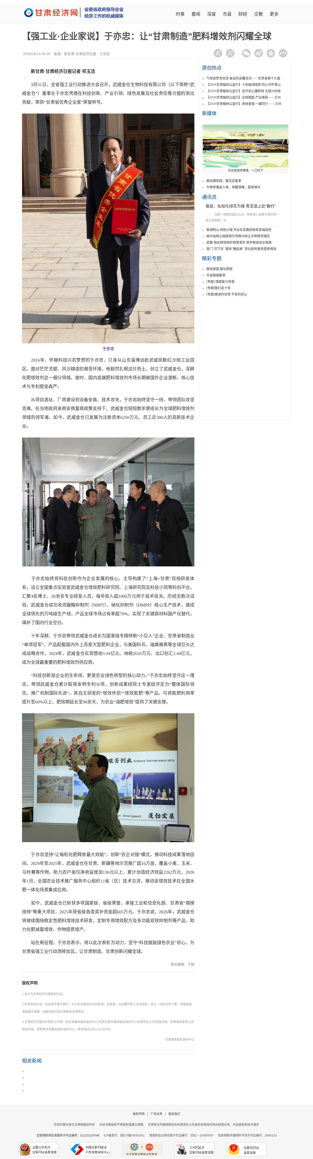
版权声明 (30, 983)
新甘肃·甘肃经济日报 (80, 54)
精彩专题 (212, 258)
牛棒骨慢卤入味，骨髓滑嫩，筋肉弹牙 (233, 187)
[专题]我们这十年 (218, 288)
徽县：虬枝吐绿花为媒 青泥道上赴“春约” (241, 206)
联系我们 (174, 1114)
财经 (242, 14)
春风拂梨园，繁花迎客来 (223, 181)
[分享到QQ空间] (271, 53)
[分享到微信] (246, 53)
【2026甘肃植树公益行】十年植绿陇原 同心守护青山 (243, 84)
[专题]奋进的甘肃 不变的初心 (226, 294)
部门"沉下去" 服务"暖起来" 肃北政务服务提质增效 (241, 249)
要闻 (195, 14)
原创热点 (212, 68)
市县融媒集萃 (215, 275)
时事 (180, 14)
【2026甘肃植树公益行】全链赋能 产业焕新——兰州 (243, 97)
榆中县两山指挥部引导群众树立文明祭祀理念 (238, 236)
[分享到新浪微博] (258, 53)
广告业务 (156, 1114)
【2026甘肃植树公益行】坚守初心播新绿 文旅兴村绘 (243, 91)
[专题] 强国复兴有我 (220, 281)
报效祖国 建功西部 (219, 269)
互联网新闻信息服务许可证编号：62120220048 (70, 1135)
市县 (227, 14)
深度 (211, 14)
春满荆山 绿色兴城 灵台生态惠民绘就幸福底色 (238, 229)
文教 (258, 14)
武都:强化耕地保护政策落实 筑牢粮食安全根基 (239, 242)
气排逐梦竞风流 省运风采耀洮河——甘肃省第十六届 (243, 78)
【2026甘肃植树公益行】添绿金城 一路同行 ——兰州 (243, 103)
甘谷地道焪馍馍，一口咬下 (245, 170)
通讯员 (209, 197)
